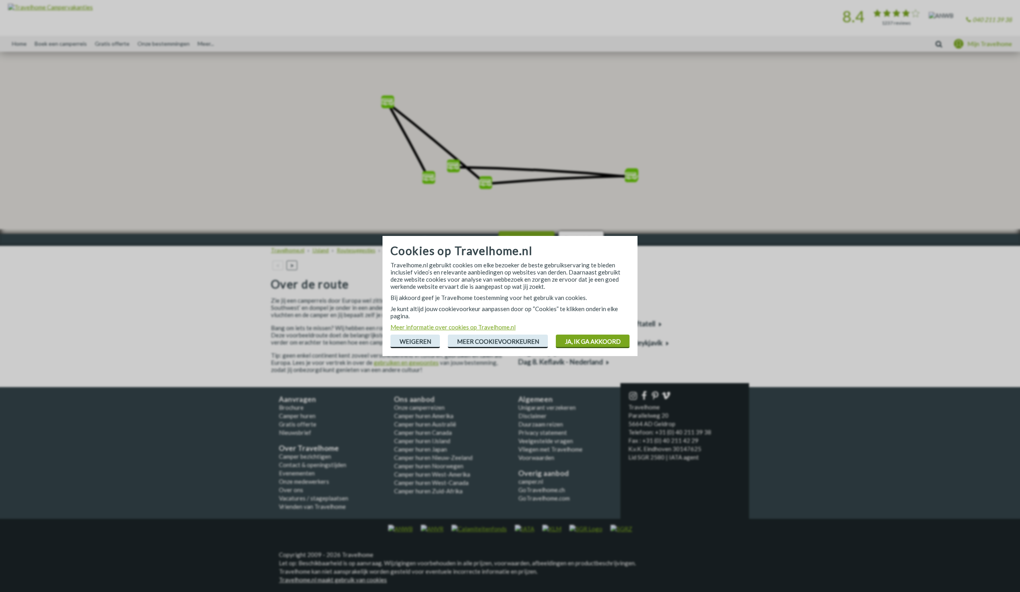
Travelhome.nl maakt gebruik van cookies (333, 579)
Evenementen (297, 473)
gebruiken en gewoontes (406, 362)
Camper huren (297, 415)
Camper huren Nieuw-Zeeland (433, 457)
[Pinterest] (655, 396)
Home (19, 43)
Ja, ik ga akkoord (593, 341)
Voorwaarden (536, 457)
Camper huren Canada (423, 432)
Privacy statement (542, 432)
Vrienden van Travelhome (312, 506)
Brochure (291, 407)
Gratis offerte (112, 43)
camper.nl (530, 481)
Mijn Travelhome (989, 43)
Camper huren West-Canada (431, 482)
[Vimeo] (667, 396)
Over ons (291, 489)
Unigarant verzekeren (547, 407)
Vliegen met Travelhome (550, 449)
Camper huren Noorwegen (428, 465)
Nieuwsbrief (295, 432)
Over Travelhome (309, 448)
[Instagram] (633, 396)
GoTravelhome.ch (541, 489)
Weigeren (415, 341)
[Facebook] (645, 396)
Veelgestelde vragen (545, 440)
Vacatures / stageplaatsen (313, 498)
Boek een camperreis (61, 43)
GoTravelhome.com (544, 498)
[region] (510, 143)
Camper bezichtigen (305, 456)
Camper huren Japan (420, 449)
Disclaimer (532, 415)
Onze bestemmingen (163, 43)
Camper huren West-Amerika (432, 474)
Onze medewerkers (304, 481)
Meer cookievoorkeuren (498, 341)
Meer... (206, 43)
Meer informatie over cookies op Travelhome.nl (453, 327)
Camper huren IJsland (422, 440)
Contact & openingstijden (312, 464)
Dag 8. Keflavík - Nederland (560, 362)
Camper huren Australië (425, 424)
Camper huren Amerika (423, 415)
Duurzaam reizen (540, 424)
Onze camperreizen (419, 407)
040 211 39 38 (992, 19)
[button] (428, 175)
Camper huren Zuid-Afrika (428, 491)
